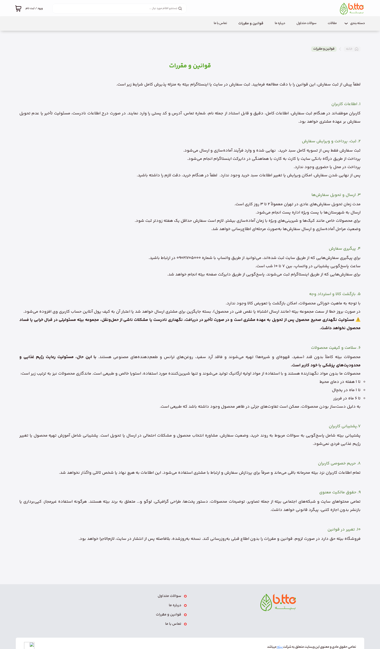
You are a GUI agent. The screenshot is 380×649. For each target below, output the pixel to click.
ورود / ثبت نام (34, 8)
